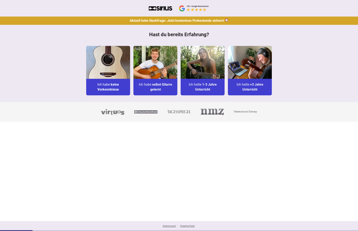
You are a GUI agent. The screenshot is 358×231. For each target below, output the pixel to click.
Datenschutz (187, 226)
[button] (108, 70)
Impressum (169, 226)
